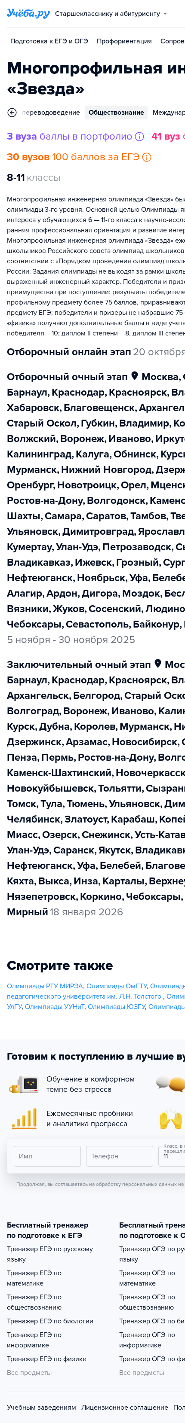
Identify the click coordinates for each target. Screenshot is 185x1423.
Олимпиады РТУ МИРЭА (45, 986)
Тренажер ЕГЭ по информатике (34, 1340)
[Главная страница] (28, 14)
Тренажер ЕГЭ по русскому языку (50, 1254)
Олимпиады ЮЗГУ (116, 1006)
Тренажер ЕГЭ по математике (34, 1278)
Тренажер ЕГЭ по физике (46, 1359)
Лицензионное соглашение (124, 1407)
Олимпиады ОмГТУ (116, 986)
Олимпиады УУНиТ (54, 1006)
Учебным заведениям (41, 1407)
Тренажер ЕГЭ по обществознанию (34, 1302)
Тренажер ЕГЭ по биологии (50, 1321)
